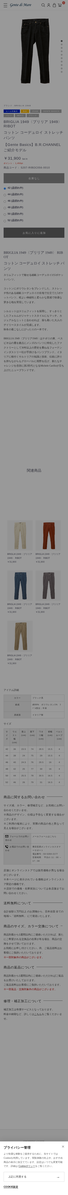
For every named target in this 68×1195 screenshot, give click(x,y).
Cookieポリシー (26, 1166)
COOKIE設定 (11, 1186)
